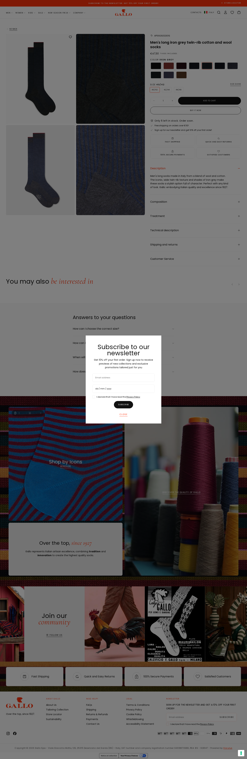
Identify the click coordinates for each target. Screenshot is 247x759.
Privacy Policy (133, 396)
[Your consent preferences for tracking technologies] (241, 753)
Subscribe (123, 404)
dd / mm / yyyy (103, 388)
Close (123, 414)
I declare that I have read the (118, 397)
